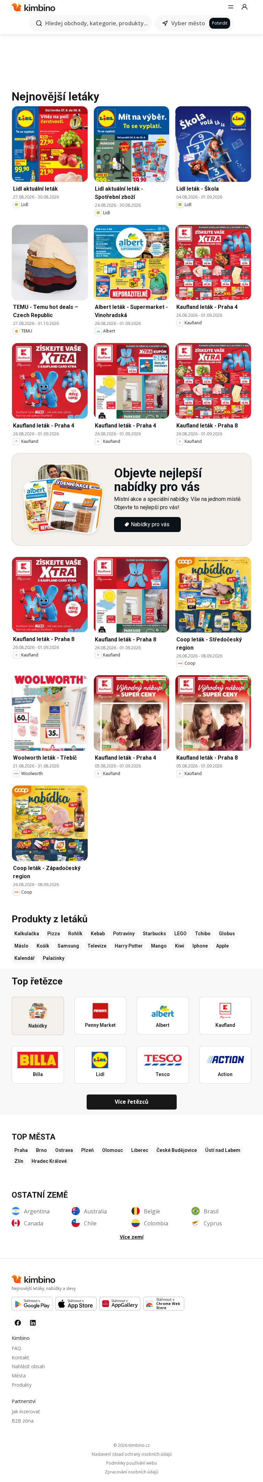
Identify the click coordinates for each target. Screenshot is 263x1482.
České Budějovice (176, 1150)
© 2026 (131, 1445)
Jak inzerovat (26, 1411)
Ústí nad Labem (222, 1150)
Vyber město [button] (188, 23)
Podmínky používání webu (131, 1463)
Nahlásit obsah (28, 1366)
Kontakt (20, 1357)
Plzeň (87, 1150)
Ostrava (64, 1150)
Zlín (18, 1161)
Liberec (139, 1150)
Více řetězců (132, 1101)
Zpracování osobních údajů (131, 1472)
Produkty (22, 1385)
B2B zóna (23, 1420)
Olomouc (112, 1150)
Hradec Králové (49, 1161)
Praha (21, 1150)
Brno (41, 1150)
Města (19, 1375)
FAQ (16, 1348)
